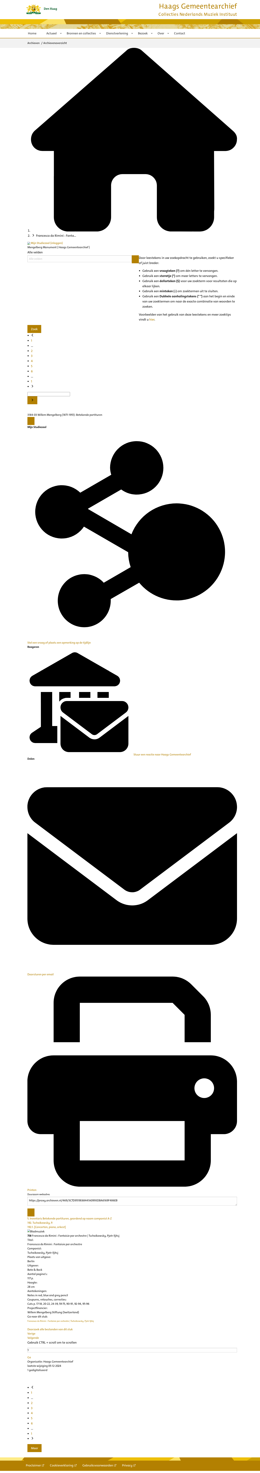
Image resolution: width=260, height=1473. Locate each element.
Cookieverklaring (61, 1465)
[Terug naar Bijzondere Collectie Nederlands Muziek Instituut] (41, 9)
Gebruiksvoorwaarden (97, 1465)
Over (161, 33)
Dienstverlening (117, 33)
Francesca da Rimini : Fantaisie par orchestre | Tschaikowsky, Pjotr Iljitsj (60, 1321)
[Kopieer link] (30, 1212)
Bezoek (143, 33)
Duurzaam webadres (38, 1194)
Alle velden (35, 252)
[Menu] (30, 421)
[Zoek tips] (135, 259)
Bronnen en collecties (81, 33)
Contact (179, 33)
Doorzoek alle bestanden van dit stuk (50, 1329)
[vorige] (32, 335)
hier (151, 319)
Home (32, 33)
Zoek (34, 329)
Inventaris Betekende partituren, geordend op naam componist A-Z (69, 1218)
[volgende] (32, 386)
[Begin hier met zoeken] (134, 230)
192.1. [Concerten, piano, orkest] (46, 1227)
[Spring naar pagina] (32, 400)
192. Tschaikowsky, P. (40, 1223)
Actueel (51, 33)
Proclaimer (33, 1465)
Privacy (127, 1465)
